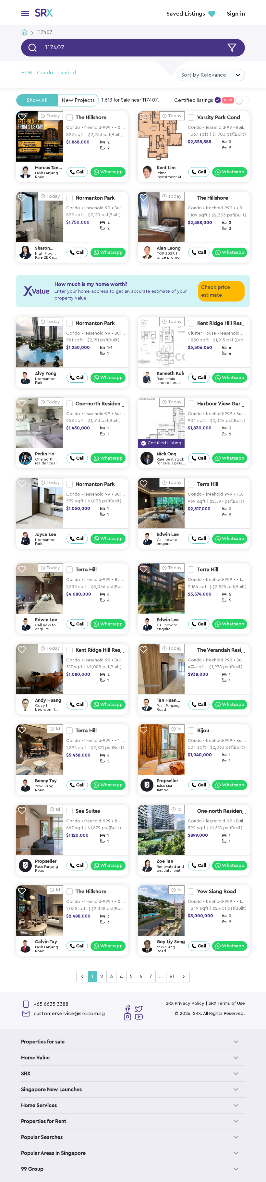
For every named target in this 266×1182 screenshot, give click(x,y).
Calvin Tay (46, 942)
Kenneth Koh (170, 373)
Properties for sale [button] (43, 1041)
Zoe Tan (165, 861)
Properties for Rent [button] (43, 1121)
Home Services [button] (39, 1105)
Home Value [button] (35, 1057)
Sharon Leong (42, 248)
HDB (26, 72)
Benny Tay (46, 781)
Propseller (167, 781)
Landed (67, 72)
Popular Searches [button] (42, 1137)
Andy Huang (48, 700)
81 (172, 976)
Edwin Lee (168, 534)
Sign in (236, 14)
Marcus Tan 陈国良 (46, 168)
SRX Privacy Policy (185, 1003)
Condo (45, 72)
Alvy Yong (45, 373)
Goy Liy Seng (171, 942)
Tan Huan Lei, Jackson (169, 700)
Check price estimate (215, 291)
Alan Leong (169, 248)
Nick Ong (166, 454)
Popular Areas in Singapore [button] (53, 1153)
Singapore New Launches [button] (51, 1089)
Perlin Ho (44, 454)
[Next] (183, 977)
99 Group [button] (32, 1169)
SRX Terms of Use (227, 1003)
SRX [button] (25, 1073)
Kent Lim (166, 168)
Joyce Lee (45, 534)
